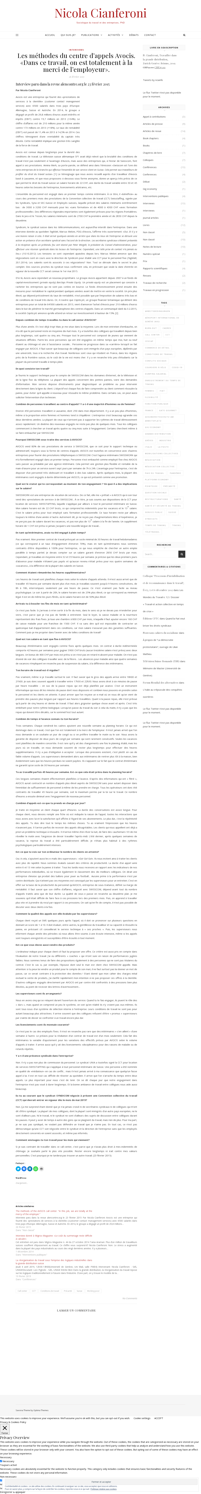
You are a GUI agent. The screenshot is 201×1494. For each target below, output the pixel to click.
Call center (22, 1291)
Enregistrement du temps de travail (163, 382)
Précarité (68, 1291)
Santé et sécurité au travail (163, 506)
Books (146, 145)
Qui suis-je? (68, 34)
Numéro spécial (151, 253)
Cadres (167, 328)
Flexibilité (151, 397)
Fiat (162, 391)
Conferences (150, 174)
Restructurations (156, 499)
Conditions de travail (50, 1291)
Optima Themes (41, 1410)
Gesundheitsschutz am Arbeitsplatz (159, 419)
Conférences (150, 167)
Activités (114, 34)
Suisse (79, 1291)
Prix (145, 261)
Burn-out (151, 328)
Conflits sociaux (156, 361)
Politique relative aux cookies (104, 1489)
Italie (148, 447)
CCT (34, 1291)
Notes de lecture (152, 246)
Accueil (50, 34)
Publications (90, 34)
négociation (152, 460)
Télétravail (152, 532)
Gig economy (150, 188)
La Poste (163, 447)
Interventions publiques (155, 196)
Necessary (8, 1461)
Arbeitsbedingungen (157, 311)
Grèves (149, 440)
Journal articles (151, 217)
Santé (177, 499)
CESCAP (149, 341)
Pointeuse (151, 486)
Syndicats (151, 519)
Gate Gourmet (168, 410)
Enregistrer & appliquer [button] (12, 1492)
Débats (134, 34)
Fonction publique (156, 404)
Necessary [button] (6, 1457)
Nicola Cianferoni (100, 13)
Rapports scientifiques (155, 268)
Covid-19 (177, 367)
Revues (147, 275)
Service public (154, 512)
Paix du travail (154, 473)
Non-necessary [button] (8, 1476)
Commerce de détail (157, 348)
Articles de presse (153, 123)
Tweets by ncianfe (153, 80)
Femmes (149, 391)
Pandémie (175, 473)
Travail (176, 525)
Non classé (149, 232)
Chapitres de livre (152, 152)
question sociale (156, 492)
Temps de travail (155, 525)
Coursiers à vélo (155, 367)
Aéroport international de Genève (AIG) (162, 320)
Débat (146, 181)
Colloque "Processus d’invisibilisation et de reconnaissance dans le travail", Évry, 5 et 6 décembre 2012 (164, 583)
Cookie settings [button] (142, 1418)
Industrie (165, 440)
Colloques (148, 159)
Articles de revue (152, 131)
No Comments (129, 1298)
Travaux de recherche (155, 282)
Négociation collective (160, 466)
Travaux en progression (156, 290)
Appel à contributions (154, 116)
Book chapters (151, 138)
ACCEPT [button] (158, 1418)
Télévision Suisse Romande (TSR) (161, 661)
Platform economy (157, 479)
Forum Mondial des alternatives (160, 682)
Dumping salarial (156, 374)
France (149, 410)
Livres (146, 225)
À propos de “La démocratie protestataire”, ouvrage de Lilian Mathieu (160, 647)
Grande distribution (158, 434)
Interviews (76, 50)
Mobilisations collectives (161, 453)
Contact (150, 34)
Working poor (93, 1291)
